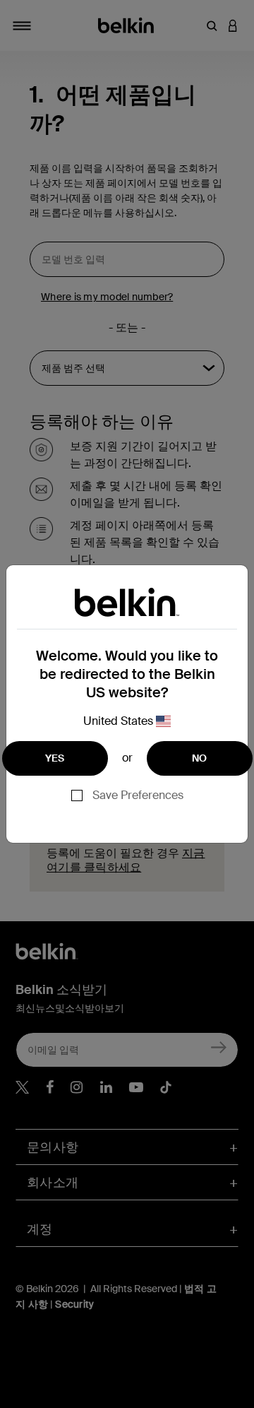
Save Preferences (137, 795)
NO (199, 758)
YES (55, 758)
